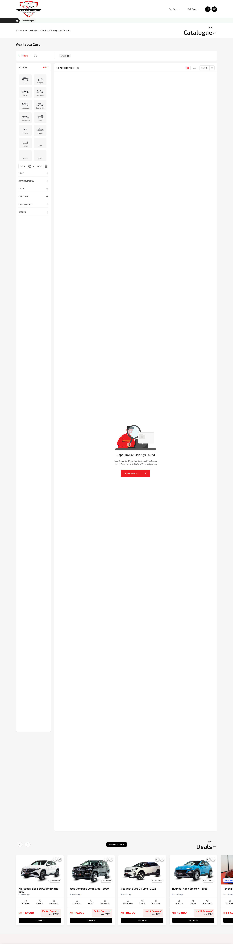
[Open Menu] (214, 9)
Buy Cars (173, 9)
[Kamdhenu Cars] (29, 9)
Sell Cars (192, 9)
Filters (25, 56)
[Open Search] (208, 9)
